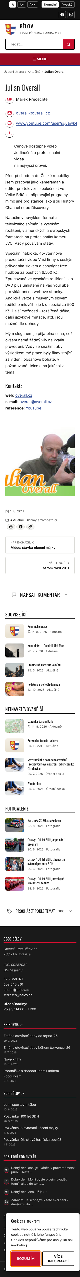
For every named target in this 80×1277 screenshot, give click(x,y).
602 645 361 (13, 984)
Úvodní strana (14, 71)
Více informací (58, 1258)
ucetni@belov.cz (16, 990)
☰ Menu (40, 59)
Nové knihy (12, 1059)
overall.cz (23, 395)
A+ (22, 4)
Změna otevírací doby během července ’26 (37, 1047)
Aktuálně (34, 71)
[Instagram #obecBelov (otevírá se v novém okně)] (71, 14)
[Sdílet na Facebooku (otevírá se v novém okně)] (20, 526)
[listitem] (40, 461)
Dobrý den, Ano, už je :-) (29, 1192)
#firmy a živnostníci (42, 520)
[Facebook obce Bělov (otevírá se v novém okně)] (62, 14)
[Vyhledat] (68, 44)
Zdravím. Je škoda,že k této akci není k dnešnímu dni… (39, 1202)
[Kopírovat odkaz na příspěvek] (30, 526)
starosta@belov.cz (18, 995)
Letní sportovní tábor (20, 1104)
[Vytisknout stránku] (11, 526)
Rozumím (26, 1258)
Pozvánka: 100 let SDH (21, 1116)
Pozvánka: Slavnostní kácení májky (31, 1128)
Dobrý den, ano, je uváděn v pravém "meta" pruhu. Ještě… (43, 1170)
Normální (50, 4)
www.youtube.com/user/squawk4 (46, 123)
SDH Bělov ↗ (14, 1093)
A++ (33, 4)
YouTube (33, 408)
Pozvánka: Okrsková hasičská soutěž (32, 1139)
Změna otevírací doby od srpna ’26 (31, 1036)
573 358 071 (13, 979)
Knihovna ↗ (13, 1024)
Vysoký (67, 4)
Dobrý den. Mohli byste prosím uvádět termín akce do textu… (39, 1181)
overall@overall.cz (33, 113)
